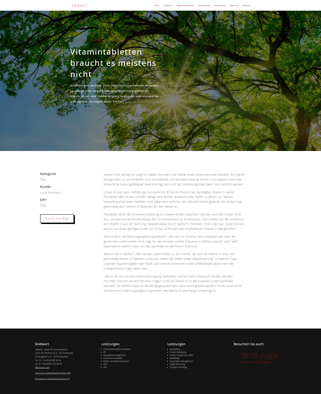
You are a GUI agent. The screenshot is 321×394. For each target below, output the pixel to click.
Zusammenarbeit (185, 5)
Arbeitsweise (204, 5)
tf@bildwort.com (42, 367)
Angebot (168, 5)
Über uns (234, 5)
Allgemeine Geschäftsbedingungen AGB (53, 373)
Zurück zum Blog (57, 218)
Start (156, 5)
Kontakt (247, 5)
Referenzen (220, 5)
